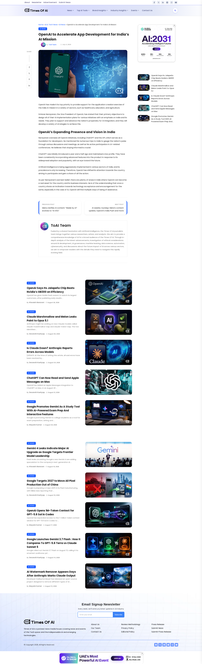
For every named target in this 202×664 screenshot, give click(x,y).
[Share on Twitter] (29, 73)
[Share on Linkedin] (29, 85)
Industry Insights (118, 10)
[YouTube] (176, 2)
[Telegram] (167, 2)
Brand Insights (99, 10)
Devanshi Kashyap (37, 334)
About (27, 2)
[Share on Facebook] (29, 67)
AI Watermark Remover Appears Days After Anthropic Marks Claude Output (51, 573)
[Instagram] (171, 2)
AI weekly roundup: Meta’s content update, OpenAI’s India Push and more (106, 209)
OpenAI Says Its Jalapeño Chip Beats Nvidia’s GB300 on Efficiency (50, 290)
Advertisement (50, 2)
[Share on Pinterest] (29, 79)
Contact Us (147, 10)
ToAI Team (52, 45)
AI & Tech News (51, 24)
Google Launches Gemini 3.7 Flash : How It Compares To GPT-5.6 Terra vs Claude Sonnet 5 (53, 543)
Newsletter (36, 2)
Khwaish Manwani (36, 302)
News (69, 10)
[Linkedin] (164, 645)
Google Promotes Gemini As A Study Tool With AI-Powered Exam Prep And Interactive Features (53, 410)
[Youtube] (176, 645)
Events (134, 10)
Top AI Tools (82, 10)
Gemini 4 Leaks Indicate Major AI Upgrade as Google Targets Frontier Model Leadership (50, 452)
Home (40, 24)
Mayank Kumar (35, 425)
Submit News (65, 2)
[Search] (175, 10)
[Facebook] (154, 2)
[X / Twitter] (158, 2)
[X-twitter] (160, 645)
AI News (62, 24)
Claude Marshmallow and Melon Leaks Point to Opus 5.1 (52, 318)
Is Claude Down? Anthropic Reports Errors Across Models (49, 350)
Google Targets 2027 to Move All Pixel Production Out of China (51, 482)
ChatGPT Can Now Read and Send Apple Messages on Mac (53, 380)
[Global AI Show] (157, 43)
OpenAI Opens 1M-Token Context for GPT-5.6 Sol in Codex (50, 512)
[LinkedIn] (163, 2)
